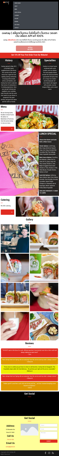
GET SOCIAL (17, 24)
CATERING (17, 15)
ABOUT (16, 6)
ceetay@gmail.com (10, 446)
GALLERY (16, 18)
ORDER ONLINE (18, 3)
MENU (16, 9)
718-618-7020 (10, 439)
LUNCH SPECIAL (18, 12)
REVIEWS (16, 21)
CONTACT (17, 27)
